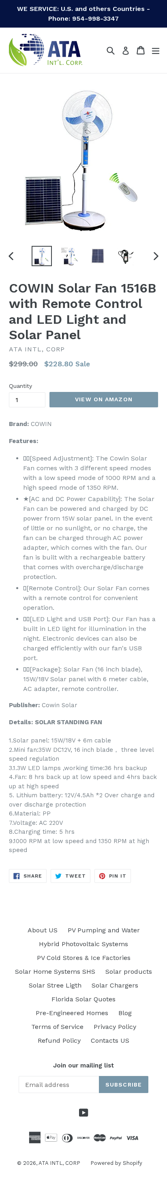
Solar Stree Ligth (55, 985)
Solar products (128, 971)
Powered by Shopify (116, 1163)
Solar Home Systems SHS (55, 971)
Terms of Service (57, 1027)
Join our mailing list (83, 1065)
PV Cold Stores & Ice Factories (84, 958)
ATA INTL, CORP (59, 1163)
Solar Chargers (115, 985)
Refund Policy (59, 1040)
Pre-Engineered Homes (72, 1013)
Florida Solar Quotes (83, 999)
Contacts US (110, 1040)
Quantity (20, 386)
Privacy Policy (115, 1027)
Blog (125, 1013)
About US (43, 930)
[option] (42, 256)
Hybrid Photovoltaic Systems (83, 944)
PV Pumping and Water (104, 930)
